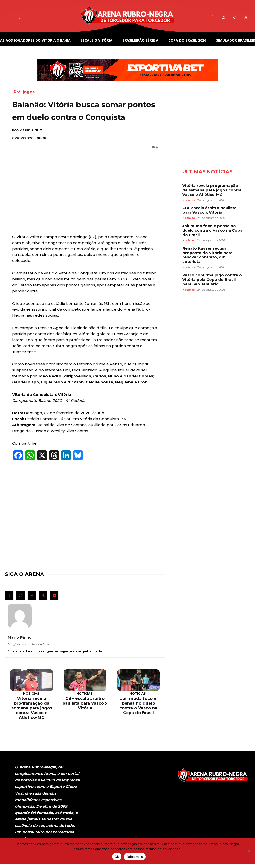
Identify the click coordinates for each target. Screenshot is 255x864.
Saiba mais (134, 857)
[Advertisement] (82, 177)
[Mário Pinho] (20, 616)
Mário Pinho (30, 130)
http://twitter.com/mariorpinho (28, 644)
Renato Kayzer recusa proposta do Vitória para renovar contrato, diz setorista (207, 255)
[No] (248, 850)
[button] (18, 17)
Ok (117, 857)
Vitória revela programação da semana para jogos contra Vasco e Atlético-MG (31, 708)
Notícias (31, 693)
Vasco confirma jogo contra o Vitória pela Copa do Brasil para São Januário (212, 279)
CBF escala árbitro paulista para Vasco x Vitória (85, 703)
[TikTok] (234, 17)
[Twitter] (245, 17)
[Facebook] (212, 17)
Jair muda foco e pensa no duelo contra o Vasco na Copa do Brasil (138, 705)
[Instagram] (223, 17)
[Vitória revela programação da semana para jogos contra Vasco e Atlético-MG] (31, 680)
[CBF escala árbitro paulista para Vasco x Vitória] (85, 680)
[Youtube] (54, 595)
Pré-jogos (24, 92)
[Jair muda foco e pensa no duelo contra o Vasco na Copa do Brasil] (138, 680)
